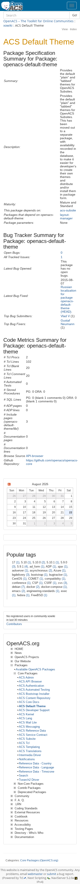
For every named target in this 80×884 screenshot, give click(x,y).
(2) (43, 562)
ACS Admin (26, 677)
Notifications (27, 759)
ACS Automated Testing (34, 689)
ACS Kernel (26, 714)
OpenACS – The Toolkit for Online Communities (38, 21)
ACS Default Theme (32, 706)
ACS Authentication (31, 685)
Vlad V (65, 316)
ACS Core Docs (29, 702)
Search (23, 775)
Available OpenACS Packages (35, 669)
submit (51, 874)
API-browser (34, 456)
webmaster (35, 874)
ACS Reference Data (32, 730)
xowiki (7, 25)
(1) (17, 562)
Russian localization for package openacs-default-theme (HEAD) (68, 299)
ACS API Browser (30, 681)
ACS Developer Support (34, 710)
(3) (13, 566)
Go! (74, 15)
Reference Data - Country (35, 763)
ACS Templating (29, 747)
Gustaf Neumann (67, 322)
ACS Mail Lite (28, 722)
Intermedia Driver (30, 755)
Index (73, 29)
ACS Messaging (29, 726)
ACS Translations (30, 751)
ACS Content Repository (34, 698)
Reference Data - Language (36, 767)
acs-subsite (68, 210)
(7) (23, 586)
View (65, 29)
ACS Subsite (27, 738)
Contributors (14, 624)
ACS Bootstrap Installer (34, 693)
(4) (26, 566)
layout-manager (66, 216)
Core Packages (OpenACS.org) (39, 860)
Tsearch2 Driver (29, 779)
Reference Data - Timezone (36, 771)
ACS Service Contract (33, 734)
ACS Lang (25, 718)
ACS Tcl (24, 743)
